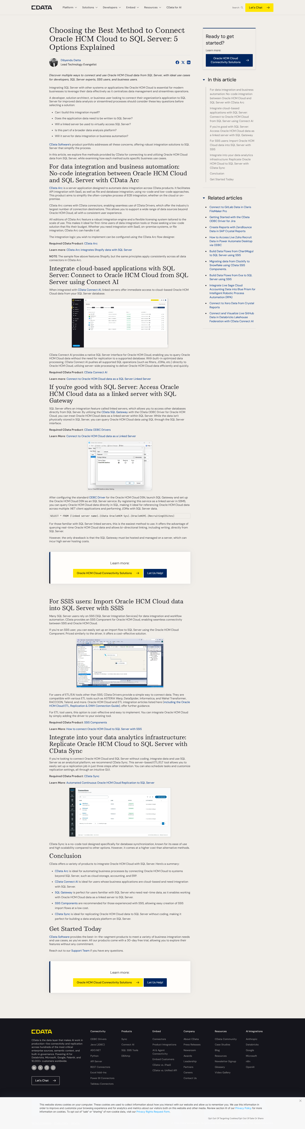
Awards (188, 1055)
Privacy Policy (243, 1108)
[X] (40, 1067)
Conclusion (217, 173)
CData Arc (56, 188)
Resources (221, 1055)
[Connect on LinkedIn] (188, 62)
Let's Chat (255, 7)
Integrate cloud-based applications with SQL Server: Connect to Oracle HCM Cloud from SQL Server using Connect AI (231, 114)
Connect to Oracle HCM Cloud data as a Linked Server (101, 436)
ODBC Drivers (98, 1039)
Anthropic (251, 1039)
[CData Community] (53, 1067)
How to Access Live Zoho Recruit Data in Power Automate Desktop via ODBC (231, 241)
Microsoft (251, 1055)
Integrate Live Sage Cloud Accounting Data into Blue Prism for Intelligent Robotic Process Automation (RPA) (232, 291)
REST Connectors (100, 1067)
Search (235, 7)
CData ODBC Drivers (97, 430)
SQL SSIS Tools (129, 1050)
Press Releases (192, 1044)
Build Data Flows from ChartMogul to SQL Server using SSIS (231, 253)
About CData (191, 1039)
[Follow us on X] (183, 62)
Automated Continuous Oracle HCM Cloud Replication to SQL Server (110, 783)
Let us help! (155, 573)
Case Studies (222, 1044)
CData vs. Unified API (164, 1070)
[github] (46, 1067)
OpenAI (250, 1067)
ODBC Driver (97, 497)
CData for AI (173, 7)
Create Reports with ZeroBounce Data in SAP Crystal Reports (231, 229)
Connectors (159, 1039)
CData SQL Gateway (114, 412)
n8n (248, 1061)
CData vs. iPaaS (161, 1064)
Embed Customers (163, 1059)
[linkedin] (34, 1067)
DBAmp (125, 1055)
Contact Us (190, 1078)
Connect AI (127, 1044)
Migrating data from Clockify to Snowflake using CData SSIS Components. (230, 265)
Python (94, 1055)
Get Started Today (222, 179)
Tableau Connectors (101, 1083)
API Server (96, 1061)
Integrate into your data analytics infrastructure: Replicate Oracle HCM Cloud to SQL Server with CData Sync (231, 161)
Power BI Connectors (102, 1078)
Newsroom (190, 1050)
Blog (217, 1050)
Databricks (252, 1044)
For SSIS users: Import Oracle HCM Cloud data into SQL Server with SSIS (232, 145)
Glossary (220, 1067)
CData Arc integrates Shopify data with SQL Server (99, 250)
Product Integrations (164, 1044)
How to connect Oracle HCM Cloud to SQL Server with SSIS (104, 729)
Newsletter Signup (225, 1061)
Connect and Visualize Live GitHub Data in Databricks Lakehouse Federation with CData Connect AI (232, 317)
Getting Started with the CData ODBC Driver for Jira (230, 219)
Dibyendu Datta (71, 60)
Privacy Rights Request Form (153, 1111)
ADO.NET (95, 1050)
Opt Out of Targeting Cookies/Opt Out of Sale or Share (236, 1118)
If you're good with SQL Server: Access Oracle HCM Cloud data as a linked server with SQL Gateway (232, 131)
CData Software (59, 144)
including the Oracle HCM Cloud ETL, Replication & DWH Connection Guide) (119, 704)
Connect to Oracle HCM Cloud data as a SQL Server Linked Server (109, 379)
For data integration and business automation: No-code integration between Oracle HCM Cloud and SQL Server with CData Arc (231, 96)
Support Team (80, 950)
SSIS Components (95, 722)
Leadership (190, 1061)
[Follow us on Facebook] (177, 62)
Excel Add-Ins (98, 1072)
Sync (124, 1039)
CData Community (226, 1039)
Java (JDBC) (97, 1044)
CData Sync (91, 776)
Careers (188, 1072)
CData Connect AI (89, 290)
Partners (188, 1067)
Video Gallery (223, 1072)
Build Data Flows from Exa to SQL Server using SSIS (231, 277)
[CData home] (44, 7)
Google (250, 1050)
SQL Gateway (63, 892)
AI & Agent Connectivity (160, 1052)
